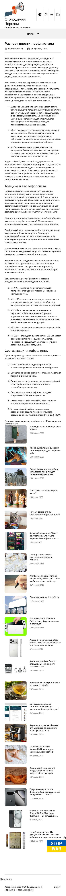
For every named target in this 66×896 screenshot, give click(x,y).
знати (17, 421)
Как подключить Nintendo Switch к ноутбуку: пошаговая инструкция (44, 621)
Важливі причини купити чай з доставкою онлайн (45, 683)
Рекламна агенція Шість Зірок (44, 597)
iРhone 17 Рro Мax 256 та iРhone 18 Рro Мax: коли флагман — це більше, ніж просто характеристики (43, 814)
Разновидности (53, 421)
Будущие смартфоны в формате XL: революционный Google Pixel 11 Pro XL (45, 792)
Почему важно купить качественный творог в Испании (41, 557)
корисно (25, 421)
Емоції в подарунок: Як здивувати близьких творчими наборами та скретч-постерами (45, 834)
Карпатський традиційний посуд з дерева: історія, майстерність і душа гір (42, 770)
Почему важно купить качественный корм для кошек (45, 513)
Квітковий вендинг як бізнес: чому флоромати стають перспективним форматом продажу (44, 537)
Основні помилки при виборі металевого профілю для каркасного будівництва (44, 472)
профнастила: (38, 421)
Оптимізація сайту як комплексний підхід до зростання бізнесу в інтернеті (44, 706)
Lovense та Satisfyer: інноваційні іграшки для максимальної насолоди (42, 749)
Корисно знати (15, 48)
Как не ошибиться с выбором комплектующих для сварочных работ (45, 450)
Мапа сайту (6, 879)
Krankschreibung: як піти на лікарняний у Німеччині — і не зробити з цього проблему (45, 578)
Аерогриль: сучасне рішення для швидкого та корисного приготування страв (44, 728)
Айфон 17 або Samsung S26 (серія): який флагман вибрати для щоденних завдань (45, 642)
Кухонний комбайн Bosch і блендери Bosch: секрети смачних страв (43, 664)
